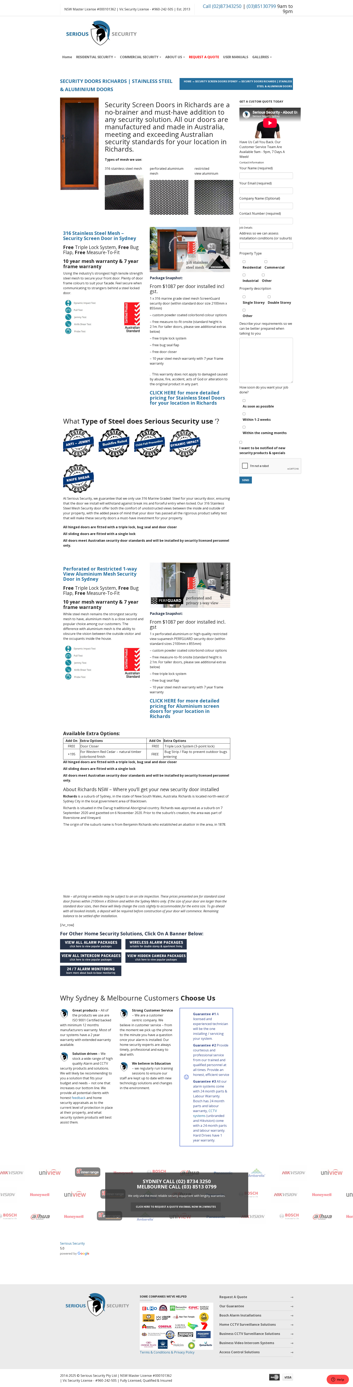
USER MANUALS (235, 57)
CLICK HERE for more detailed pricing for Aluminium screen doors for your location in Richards (184, 708)
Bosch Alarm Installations (240, 1315)
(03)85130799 (261, 6)
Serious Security (72, 1243)
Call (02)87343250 (222, 6)
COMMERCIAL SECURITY (139, 57)
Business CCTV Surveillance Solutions (249, 1333)
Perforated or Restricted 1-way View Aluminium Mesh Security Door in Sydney (100, 573)
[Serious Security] (101, 32)
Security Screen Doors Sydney (216, 81)
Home (67, 57)
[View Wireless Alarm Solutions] (158, 943)
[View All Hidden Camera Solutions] (158, 957)
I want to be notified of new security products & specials (262, 450)
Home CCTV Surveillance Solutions (247, 1324)
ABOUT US (174, 57)
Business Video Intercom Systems (246, 1343)
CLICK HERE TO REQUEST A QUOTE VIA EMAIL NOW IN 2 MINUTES (176, 1206)
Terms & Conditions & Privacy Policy (167, 1352)
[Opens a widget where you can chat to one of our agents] (337, 1380)
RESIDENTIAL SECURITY (95, 57)
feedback (79, 1098)
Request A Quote (233, 1297)
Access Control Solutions (239, 1352)
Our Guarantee (231, 1306)
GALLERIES (261, 57)
